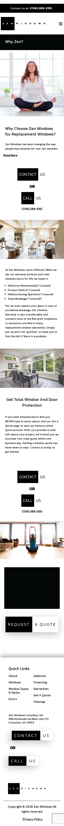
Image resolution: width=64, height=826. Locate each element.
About (13, 676)
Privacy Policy (33, 819)
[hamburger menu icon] (60, 23)
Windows (15, 682)
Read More (10, 155)
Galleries (39, 676)
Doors (13, 699)
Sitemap (39, 701)
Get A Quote (42, 695)
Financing (40, 682)
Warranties (41, 688)
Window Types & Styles (19, 690)
